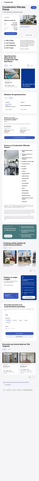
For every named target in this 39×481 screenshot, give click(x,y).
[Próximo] (31, 65)
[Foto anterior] (6, 74)
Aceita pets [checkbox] (8, 322)
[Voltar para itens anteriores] (6, 163)
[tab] (6, 315)
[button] (12, 78)
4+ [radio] (13, 328)
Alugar (6, 65)
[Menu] (2, 2)
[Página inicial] (8, 2)
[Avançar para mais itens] (17, 163)
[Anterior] (28, 65)
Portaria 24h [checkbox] (15, 320)
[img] (10, 257)
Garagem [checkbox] (25, 320)
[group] (12, 78)
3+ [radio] (11, 328)
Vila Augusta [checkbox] (8, 320)
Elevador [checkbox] (20, 320)
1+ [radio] (6, 328)
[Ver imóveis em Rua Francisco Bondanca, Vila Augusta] (24, 26)
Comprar (11, 65)
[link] (19, 333)
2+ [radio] (8, 328)
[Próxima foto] (18, 74)
